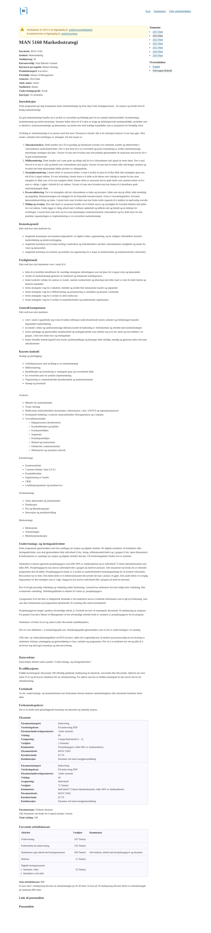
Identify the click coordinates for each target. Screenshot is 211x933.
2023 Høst (158, 39)
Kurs (148, 11)
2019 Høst (158, 55)
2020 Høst (158, 51)
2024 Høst (158, 35)
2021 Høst (158, 47)
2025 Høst (158, 31)
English (156, 66)
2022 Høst (158, 43)
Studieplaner (160, 11)
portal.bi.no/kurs (69, 33)
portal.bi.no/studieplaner (81, 29)
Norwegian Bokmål (162, 70)
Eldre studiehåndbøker (180, 11)
